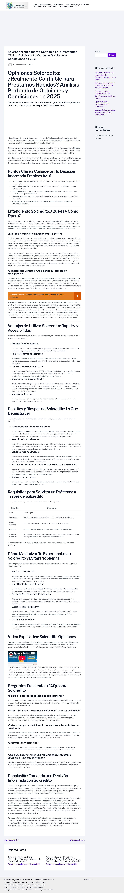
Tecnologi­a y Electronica (68, 6)
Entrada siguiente (77, 840)
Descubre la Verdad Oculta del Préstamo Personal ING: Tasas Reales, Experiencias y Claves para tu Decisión (63, 859)
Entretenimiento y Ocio (37, 882)
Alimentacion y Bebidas (42, 5)
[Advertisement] (62, 25)
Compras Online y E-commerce (77, 5)
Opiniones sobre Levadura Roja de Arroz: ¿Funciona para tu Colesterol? (104, 85)
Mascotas (24, 887)
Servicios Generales (26, 890)
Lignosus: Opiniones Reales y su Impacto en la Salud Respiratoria (105, 112)
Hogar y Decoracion (11, 887)
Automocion (58, 5)
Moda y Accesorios (36, 887)
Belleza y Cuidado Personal (44, 880)
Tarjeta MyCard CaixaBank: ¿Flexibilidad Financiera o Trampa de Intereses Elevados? (24, 859)
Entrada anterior (11, 840)
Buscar (97, 51)
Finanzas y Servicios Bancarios (44, 6)
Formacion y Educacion (36, 885)
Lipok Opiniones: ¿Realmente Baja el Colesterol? (102, 104)
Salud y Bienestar (10, 890)
